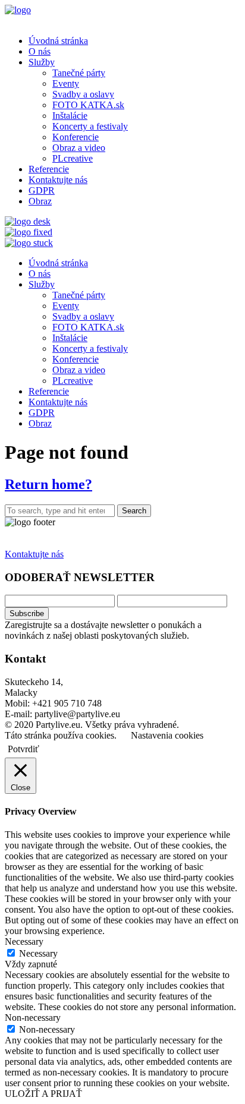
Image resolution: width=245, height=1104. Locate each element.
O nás (40, 51)
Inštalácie (69, 116)
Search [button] (134, 510)
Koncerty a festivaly (90, 126)
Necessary (38, 953)
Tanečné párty (78, 73)
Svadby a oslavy (83, 94)
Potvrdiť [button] (23, 749)
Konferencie (75, 137)
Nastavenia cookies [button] (167, 735)
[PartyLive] (18, 10)
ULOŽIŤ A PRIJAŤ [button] (43, 1094)
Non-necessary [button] (33, 1017)
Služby (42, 62)
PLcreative (72, 158)
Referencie (49, 169)
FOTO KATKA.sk (88, 105)
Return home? (48, 484)
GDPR (42, 190)
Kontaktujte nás (58, 180)
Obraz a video (78, 148)
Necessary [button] (24, 941)
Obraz (40, 201)
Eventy (65, 83)
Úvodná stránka (58, 41)
